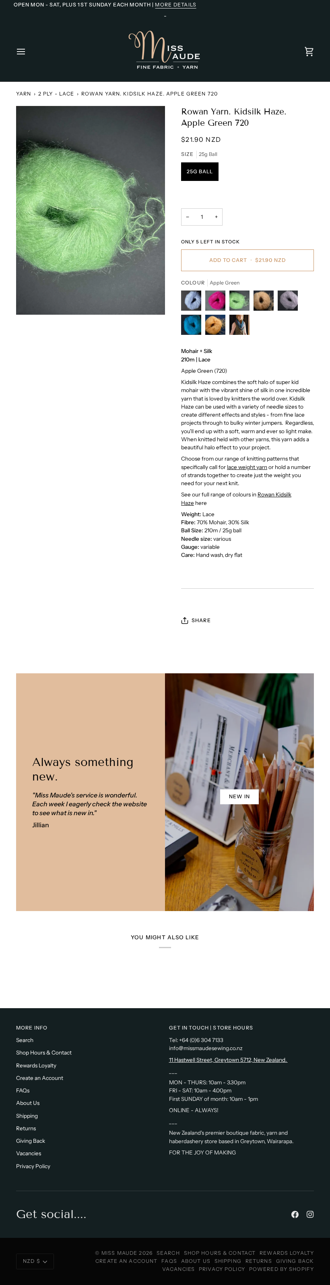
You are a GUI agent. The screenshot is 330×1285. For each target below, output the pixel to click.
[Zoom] (90, 210)
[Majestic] (290, 303)
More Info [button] (31, 1028)
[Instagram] (310, 1214)
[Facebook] (295, 1214)
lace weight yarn (247, 467)
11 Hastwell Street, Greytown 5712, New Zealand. (228, 1060)
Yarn (23, 94)
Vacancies (28, 1153)
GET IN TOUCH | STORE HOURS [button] (211, 1028)
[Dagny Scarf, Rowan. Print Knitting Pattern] (239, 327)
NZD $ (31, 1261)
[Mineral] (217, 327)
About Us (27, 1103)
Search (24, 1040)
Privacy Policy (33, 1166)
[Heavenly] (193, 303)
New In (239, 796)
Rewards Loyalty (36, 1065)
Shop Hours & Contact (44, 1052)
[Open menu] (28, 51)
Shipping (27, 1116)
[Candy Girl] (217, 303)
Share (201, 620)
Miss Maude (119, 1253)
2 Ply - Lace (56, 94)
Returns (26, 1128)
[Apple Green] (241, 303)
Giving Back (30, 1141)
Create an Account (39, 1078)
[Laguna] (193, 327)
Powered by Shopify (281, 1269)
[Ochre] (266, 303)
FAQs (22, 1090)
